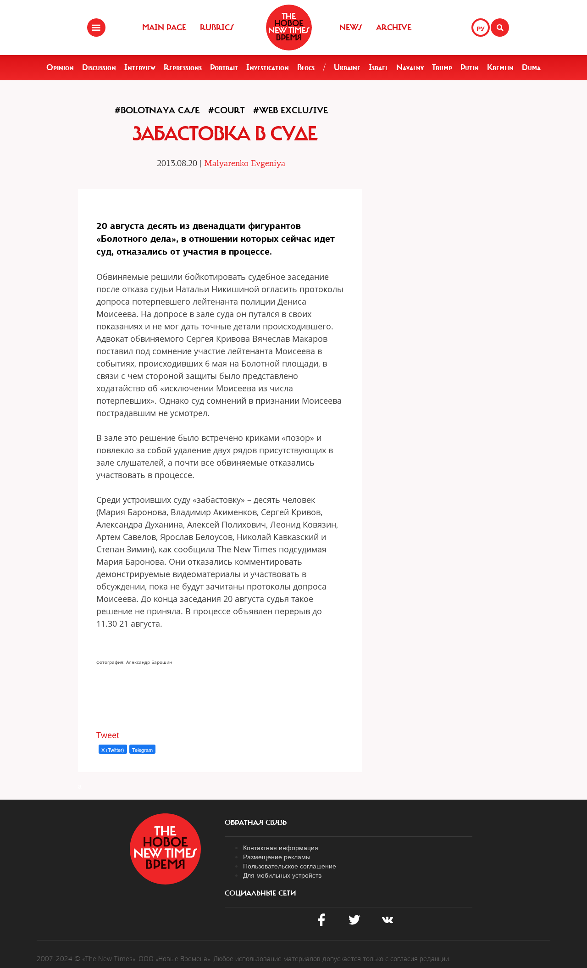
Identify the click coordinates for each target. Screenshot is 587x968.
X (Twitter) (112, 749)
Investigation (267, 67)
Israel (378, 67)
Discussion (99, 67)
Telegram (142, 749)
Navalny (410, 67)
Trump (442, 67)
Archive (393, 27)
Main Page (164, 27)
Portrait (224, 67)
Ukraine (347, 67)
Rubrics (217, 27)
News (350, 27)
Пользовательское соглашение (289, 865)
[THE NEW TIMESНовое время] (289, 27)
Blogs (306, 67)
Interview (139, 67)
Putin (469, 67)
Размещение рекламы (276, 856)
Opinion (60, 67)
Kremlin (500, 67)
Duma (531, 67)
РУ (480, 28)
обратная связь (256, 822)
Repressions (183, 67)
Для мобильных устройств (282, 874)
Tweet (107, 734)
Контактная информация (280, 847)
